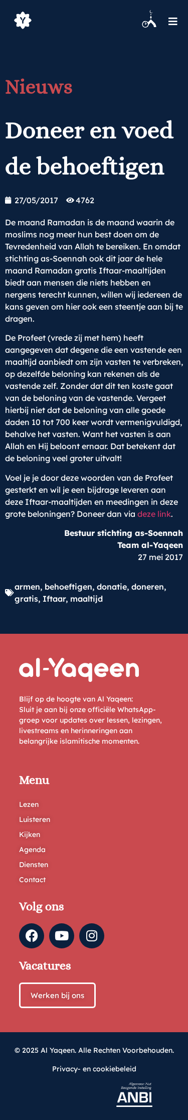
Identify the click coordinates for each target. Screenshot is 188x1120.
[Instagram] (91, 935)
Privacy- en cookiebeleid (94, 1068)
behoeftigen (68, 587)
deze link (154, 514)
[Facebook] (31, 935)
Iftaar (54, 599)
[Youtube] (61, 935)
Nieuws (39, 86)
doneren (147, 587)
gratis (26, 599)
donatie (112, 587)
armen (27, 587)
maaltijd (86, 599)
